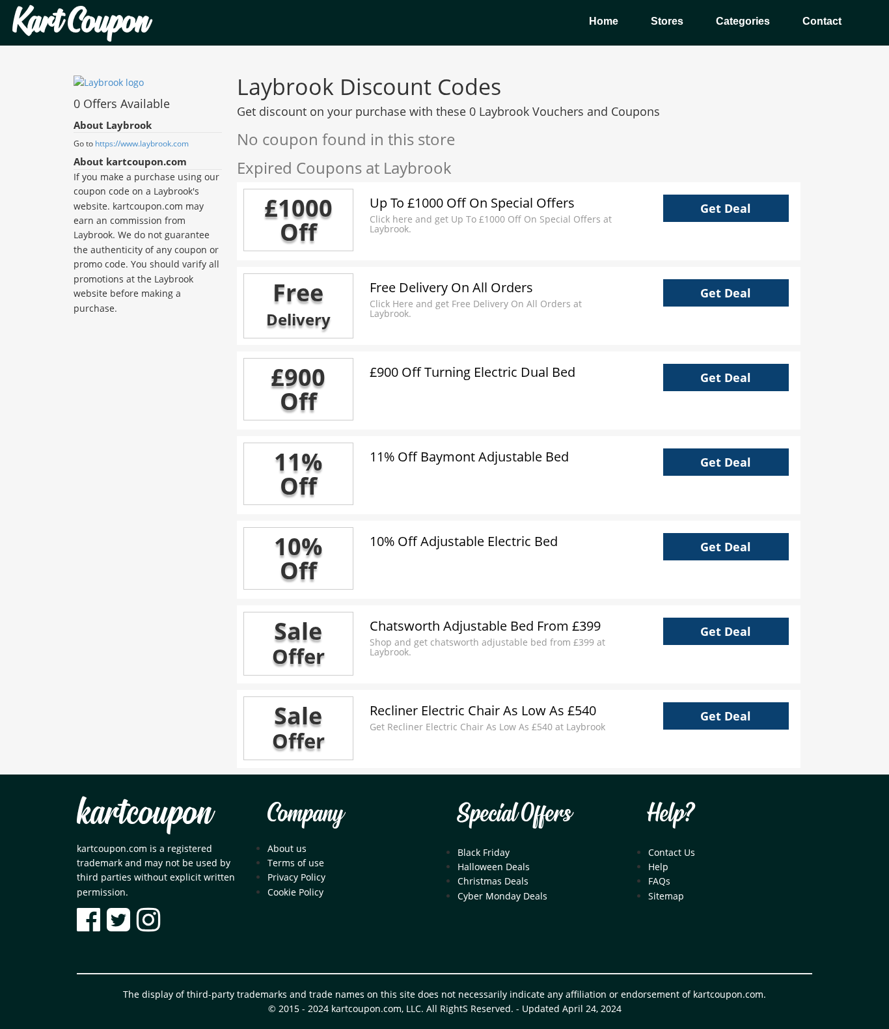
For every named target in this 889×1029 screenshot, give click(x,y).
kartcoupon (144, 814)
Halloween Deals (494, 866)
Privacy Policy (296, 877)
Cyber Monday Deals (502, 896)
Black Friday (484, 852)
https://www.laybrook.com (142, 143)
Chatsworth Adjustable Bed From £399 (485, 626)
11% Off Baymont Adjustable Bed (469, 456)
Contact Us (671, 852)
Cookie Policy (295, 892)
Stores (667, 21)
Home (603, 21)
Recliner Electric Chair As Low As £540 (483, 710)
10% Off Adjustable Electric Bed (464, 541)
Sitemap (666, 896)
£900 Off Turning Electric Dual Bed (472, 372)
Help (658, 866)
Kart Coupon (80, 23)
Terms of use (295, 863)
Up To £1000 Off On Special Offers (472, 203)
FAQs (659, 881)
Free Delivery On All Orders (451, 287)
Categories (743, 21)
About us (287, 848)
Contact (821, 21)
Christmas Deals (493, 881)
